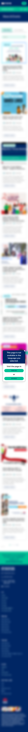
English (14, 370)
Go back (14, 378)
